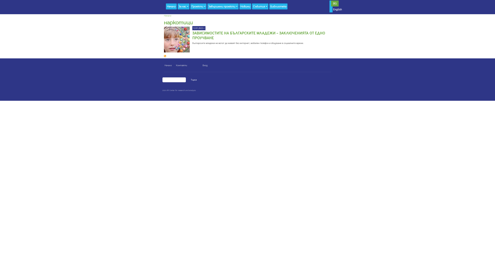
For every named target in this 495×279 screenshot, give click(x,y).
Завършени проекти (221, 6)
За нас (182, 6)
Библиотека (278, 6)
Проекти (197, 6)
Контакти (181, 65)
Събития (259, 6)
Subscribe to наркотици (165, 56)
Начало (171, 6)
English (337, 9)
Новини (245, 6)
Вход (205, 65)
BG (335, 3)
